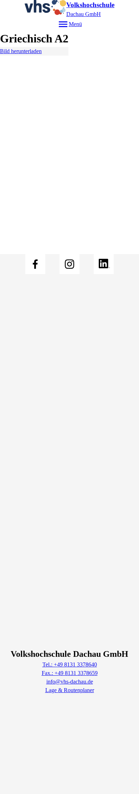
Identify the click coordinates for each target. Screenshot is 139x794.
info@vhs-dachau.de (69, 682)
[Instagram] (69, 264)
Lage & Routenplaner (69, 690)
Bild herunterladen (21, 51)
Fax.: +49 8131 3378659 (70, 673)
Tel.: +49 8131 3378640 (69, 664)
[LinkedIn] (104, 264)
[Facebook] (35, 264)
